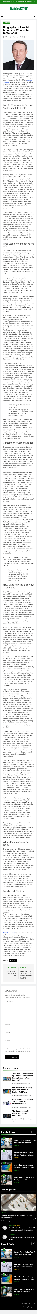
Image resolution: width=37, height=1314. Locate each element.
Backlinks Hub (18, 1119)
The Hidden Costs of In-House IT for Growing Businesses (21, 1113)
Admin (7, 37)
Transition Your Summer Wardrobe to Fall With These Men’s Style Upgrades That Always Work (22, 1230)
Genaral (16, 1183)
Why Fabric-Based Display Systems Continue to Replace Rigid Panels (22, 1090)
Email (7, 1033)
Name (7, 1025)
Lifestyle (16, 1158)
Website (7, 1041)
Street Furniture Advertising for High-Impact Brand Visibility (24, 1180)
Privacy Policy (27, 1307)
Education (12, 1235)
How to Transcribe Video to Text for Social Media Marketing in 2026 (22, 1101)
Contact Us (32, 1304)
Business (7, 23)
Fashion (3, 1213)
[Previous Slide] (31, 2)
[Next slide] (34, 2)
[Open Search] (31, 16)
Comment (9, 1001)
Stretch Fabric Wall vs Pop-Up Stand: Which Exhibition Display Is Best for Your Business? (16, 2)
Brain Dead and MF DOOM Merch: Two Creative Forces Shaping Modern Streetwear (24, 1155)
